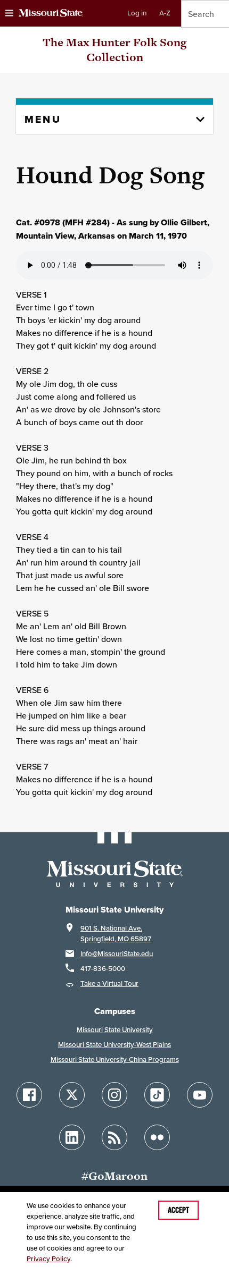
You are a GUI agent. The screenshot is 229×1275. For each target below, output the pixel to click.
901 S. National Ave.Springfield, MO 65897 (115, 933)
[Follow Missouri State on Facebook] (29, 1095)
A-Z (164, 13)
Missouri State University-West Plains (114, 1045)
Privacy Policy (48, 1259)
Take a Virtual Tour (109, 983)
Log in (136, 13)
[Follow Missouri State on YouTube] (199, 1095)
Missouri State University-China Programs (115, 1059)
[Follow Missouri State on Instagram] (114, 1095)
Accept (178, 1210)
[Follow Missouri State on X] (72, 1095)
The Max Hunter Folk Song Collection (114, 49)
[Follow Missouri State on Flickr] (157, 1137)
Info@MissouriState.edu (116, 954)
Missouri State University (115, 1030)
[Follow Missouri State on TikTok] (157, 1095)
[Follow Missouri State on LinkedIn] (72, 1137)
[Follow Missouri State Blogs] (114, 1137)
